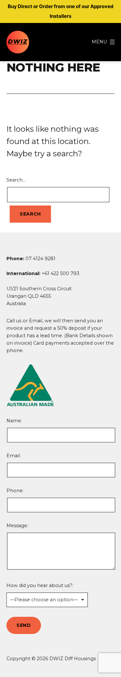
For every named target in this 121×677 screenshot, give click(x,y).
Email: (13, 456)
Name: (40, 430)
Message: (17, 525)
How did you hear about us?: (39, 585)
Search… (15, 180)
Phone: (15, 491)
